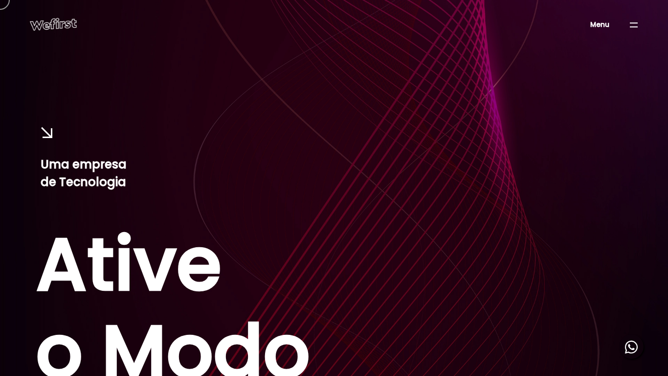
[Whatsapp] (631, 346)
